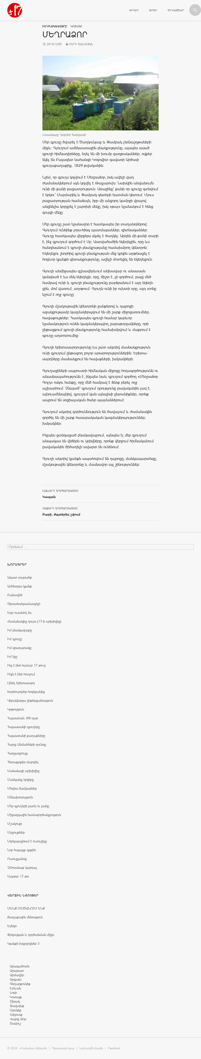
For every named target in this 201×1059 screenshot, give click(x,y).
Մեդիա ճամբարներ (22, 788)
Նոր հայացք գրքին (21, 850)
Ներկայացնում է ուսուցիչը (27, 841)
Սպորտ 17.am (18, 876)
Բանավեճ (14, 595)
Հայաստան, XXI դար (22, 718)
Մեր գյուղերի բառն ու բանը (28, 806)
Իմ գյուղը (14, 639)
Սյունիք (15, 1010)
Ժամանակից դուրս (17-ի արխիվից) (34, 621)
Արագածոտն (19, 966)
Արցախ (15, 979)
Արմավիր (17, 975)
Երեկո (12, 926)
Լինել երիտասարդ (21, 683)
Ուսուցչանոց (17, 859)
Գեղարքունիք (20, 984)
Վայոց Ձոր (18, 1019)
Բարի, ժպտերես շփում (61, 511)
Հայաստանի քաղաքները (26, 736)
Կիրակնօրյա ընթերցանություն (30, 700)
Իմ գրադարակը (19, 648)
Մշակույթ (14, 824)
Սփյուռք (16, 1015)
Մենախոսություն (20, 797)
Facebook (114, 1048)
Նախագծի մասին (91, 1048)
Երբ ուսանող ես (19, 612)
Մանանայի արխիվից (23, 771)
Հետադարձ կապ (63, 1048)
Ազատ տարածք (19, 577)
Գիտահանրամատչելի (23, 604)
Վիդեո (133, 10)
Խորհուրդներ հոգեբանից (26, 692)
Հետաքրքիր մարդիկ (22, 762)
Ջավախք (17, 1006)
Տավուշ (15, 1023)
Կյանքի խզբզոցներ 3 (23, 943)
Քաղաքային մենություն (25, 917)
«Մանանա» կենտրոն (33, 1048)
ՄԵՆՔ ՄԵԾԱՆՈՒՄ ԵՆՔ (26, 908)
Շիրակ (15, 1001)
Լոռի (13, 993)
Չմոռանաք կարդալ (22, 867)
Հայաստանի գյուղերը (23, 727)
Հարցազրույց (17, 753)
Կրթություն (15, 709)
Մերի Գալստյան (81, 44)
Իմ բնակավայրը (54, 26)
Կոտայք (16, 997)
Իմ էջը (12, 656)
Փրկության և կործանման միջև (31, 935)
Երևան (15, 988)
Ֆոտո (153, 10)
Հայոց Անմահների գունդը (26, 744)
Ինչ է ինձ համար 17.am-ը (26, 665)
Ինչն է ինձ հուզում (21, 674)
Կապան (60, 494)
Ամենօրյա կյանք (19, 586)
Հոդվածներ (175, 10)
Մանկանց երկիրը (20, 780)
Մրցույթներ (16, 832)
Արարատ (17, 971)
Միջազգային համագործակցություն (34, 815)
